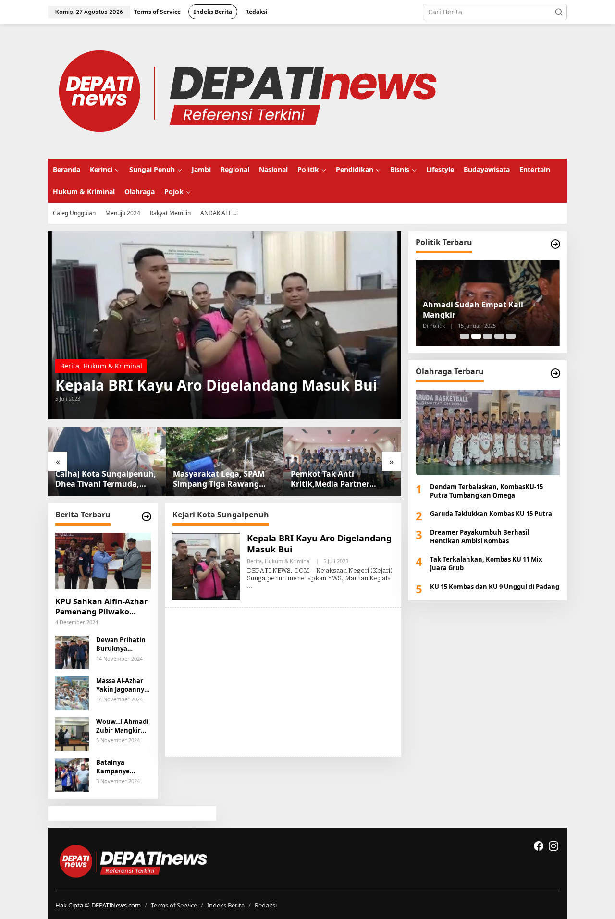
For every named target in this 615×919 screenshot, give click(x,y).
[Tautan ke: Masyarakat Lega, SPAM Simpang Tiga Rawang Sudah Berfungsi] (224, 461)
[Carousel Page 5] (511, 336)
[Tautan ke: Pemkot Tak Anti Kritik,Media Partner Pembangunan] (342, 461)
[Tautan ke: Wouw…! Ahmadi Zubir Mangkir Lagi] (72, 732)
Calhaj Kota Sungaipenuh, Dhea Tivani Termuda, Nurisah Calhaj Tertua (105, 479)
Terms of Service (174, 905)
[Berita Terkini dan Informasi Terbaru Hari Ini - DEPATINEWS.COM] (247, 90)
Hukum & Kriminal (112, 365)
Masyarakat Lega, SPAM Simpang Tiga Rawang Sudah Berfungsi (219, 479)
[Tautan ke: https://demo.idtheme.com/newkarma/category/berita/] (146, 516)
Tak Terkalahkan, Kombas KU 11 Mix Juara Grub (486, 564)
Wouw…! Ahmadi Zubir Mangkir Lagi (122, 726)
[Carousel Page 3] (487, 336)
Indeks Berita (226, 905)
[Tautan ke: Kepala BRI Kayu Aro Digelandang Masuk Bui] (224, 325)
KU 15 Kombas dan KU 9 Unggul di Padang (494, 586)
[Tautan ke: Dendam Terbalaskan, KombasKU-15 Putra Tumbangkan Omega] (488, 432)
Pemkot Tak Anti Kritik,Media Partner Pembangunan (330, 479)
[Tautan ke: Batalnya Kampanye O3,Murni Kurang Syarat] (72, 773)
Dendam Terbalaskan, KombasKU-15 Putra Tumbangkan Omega (486, 491)
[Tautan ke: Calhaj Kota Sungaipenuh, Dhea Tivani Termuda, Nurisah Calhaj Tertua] (107, 461)
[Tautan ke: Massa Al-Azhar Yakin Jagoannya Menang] (72, 692)
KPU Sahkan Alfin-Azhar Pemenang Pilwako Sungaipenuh (101, 607)
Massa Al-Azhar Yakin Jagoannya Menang (122, 685)
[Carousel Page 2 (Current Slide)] (476, 336)
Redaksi (266, 905)
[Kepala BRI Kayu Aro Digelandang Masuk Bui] (250, 586)
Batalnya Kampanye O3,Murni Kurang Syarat (123, 766)
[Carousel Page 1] (464, 336)
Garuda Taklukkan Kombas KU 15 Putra (491, 514)
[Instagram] (553, 846)
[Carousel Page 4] (499, 336)
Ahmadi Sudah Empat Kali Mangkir (473, 310)
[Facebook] (538, 846)
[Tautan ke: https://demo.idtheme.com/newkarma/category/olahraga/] (555, 373)
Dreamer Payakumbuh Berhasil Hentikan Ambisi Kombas (479, 536)
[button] (559, 12)
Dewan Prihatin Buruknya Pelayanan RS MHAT (121, 644)
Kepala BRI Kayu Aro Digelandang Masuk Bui (216, 385)
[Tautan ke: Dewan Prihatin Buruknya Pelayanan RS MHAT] (72, 651)
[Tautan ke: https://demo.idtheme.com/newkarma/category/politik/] (555, 244)
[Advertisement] (283, 682)
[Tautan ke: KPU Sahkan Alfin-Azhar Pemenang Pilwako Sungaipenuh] (103, 561)
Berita (69, 365)
